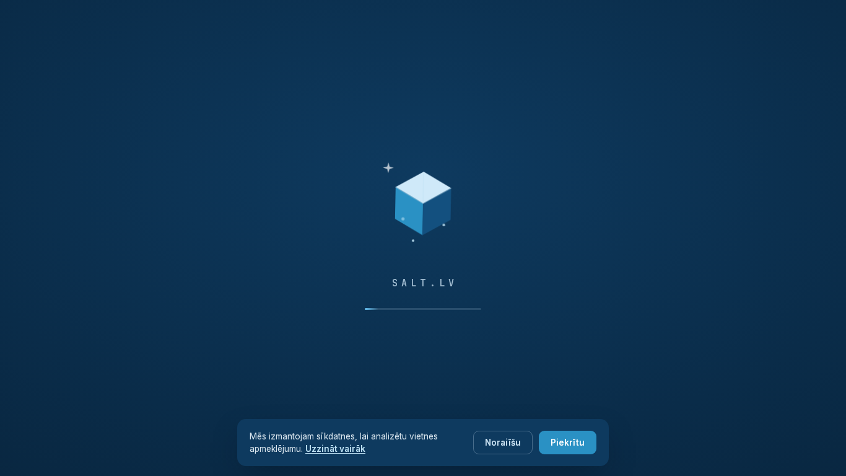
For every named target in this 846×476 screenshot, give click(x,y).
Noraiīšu (503, 442)
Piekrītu (568, 442)
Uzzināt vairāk (335, 449)
